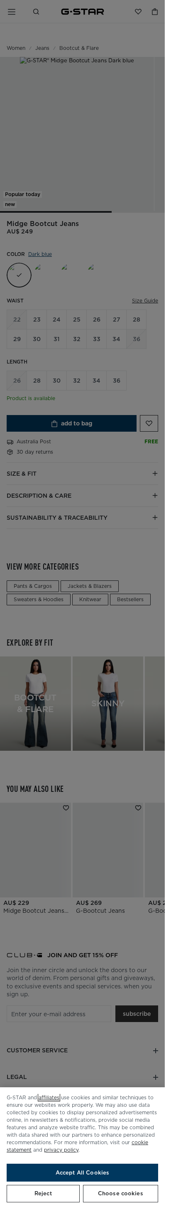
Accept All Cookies (82, 1173)
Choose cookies (120, 1193)
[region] (82, 1148)
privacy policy (61, 1150)
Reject (43, 1193)
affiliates (49, 1097)
